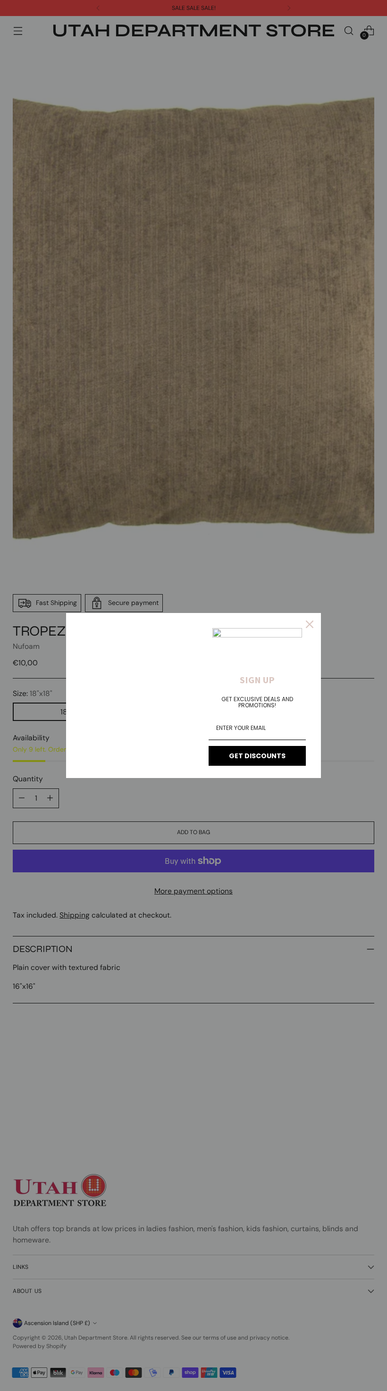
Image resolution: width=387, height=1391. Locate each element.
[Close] (309, 624)
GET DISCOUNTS (257, 756)
